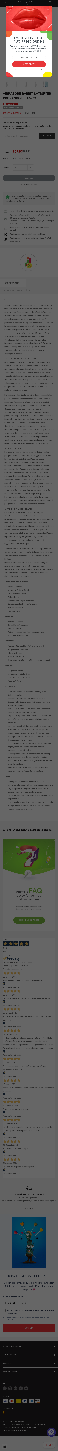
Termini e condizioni (38, 70)
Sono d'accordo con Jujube (30, 70)
